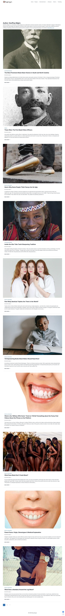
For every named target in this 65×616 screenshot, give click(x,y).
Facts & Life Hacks (8, 185)
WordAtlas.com (51, 27)
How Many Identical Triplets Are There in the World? (21, 301)
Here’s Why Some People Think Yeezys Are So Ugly (21, 187)
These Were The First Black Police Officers (18, 130)
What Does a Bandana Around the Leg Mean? (19, 589)
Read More (7, 82)
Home (32, 1)
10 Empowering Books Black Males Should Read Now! (21, 359)
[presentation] (32, 49)
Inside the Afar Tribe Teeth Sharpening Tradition (20, 244)
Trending (60, 1)
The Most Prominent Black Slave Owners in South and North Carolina (26, 73)
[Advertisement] (32, 11)
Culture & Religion (8, 70)
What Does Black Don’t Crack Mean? (16, 475)
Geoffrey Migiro (8, 132)
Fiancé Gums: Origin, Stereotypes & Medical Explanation (22, 532)
